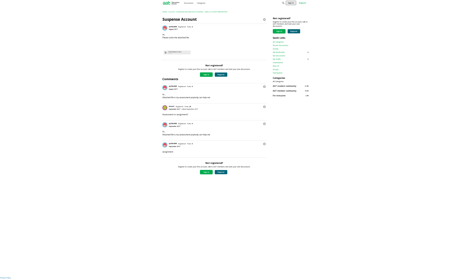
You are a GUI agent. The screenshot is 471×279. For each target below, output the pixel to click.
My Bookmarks (291, 52)
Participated (277, 73)
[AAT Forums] (171, 3)
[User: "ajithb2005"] (164, 28)
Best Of (276, 66)
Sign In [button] (206, 74)
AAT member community (291, 90)
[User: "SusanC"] (164, 107)
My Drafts (291, 59)
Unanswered (278, 62)
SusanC (171, 106)
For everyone (291, 95)
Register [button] (221, 74)
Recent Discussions (280, 45)
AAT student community (291, 86)
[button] (264, 19)
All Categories (278, 42)
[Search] (283, 3)
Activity (275, 49)
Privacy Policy (5, 278)
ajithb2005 (173, 27)
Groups (276, 69)
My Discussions (279, 55)
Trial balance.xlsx (174, 52)
